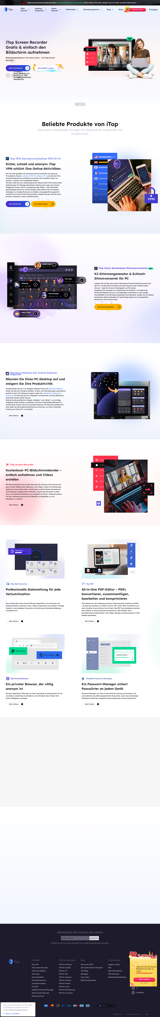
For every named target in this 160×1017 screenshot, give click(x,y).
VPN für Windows (65, 964)
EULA (146, 1014)
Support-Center (114, 964)
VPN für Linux (64, 987)
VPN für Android (65, 977)
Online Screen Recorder (40, 993)
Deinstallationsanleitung (117, 977)
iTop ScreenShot (38, 977)
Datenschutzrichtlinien (133, 1014)
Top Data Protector (39, 983)
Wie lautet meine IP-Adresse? (92, 968)
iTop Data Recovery (39, 980)
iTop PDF (35, 987)
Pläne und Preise (38, 996)
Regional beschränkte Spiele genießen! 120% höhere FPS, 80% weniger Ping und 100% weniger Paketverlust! (81, 3)
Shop (121, 9)
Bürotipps (84, 974)
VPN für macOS (65, 968)
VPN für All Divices (66, 993)
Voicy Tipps (85, 977)
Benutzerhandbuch (115, 971)
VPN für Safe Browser (67, 990)
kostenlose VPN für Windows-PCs (34, 176)
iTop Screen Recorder (40, 968)
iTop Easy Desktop (56, 389)
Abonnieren (94, 938)
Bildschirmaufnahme (88, 980)
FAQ (109, 968)
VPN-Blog (84, 971)
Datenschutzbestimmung (18, 1010)
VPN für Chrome (65, 980)
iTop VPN (35, 964)
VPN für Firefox (65, 983)
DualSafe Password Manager (42, 990)
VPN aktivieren (113, 974)
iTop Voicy (35, 974)
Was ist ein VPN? (87, 964)
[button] (13, 60)
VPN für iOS (63, 974)
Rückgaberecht (117, 1014)
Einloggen (153, 9)
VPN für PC (63, 971)
